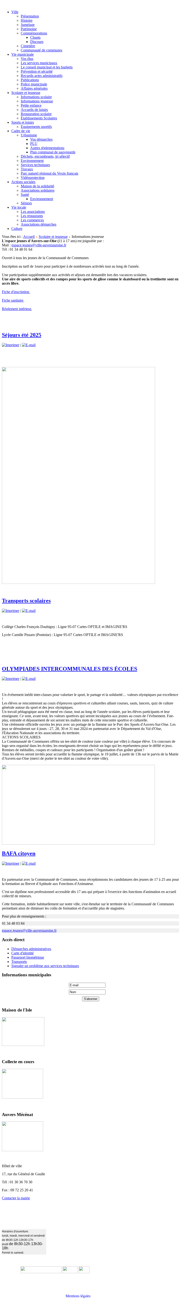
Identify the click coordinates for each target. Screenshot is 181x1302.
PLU (33, 144)
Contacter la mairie (16, 1198)
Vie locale (18, 207)
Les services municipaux (39, 63)
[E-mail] (29, 345)
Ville (14, 12)
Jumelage (28, 25)
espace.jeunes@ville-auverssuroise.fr (39, 245)
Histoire (27, 20)
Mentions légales (78, 1296)
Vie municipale (22, 54)
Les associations (33, 212)
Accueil (29, 237)
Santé (25, 195)
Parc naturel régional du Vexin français (49, 173)
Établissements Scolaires (39, 118)
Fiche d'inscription (16, 292)
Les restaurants (32, 216)
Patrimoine (29, 29)
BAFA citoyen (18, 853)
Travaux (27, 169)
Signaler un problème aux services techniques (45, 966)
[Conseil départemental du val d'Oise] (84, 1272)
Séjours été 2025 (21, 335)
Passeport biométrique (27, 957)
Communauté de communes (41, 50)
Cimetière (28, 46)
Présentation (30, 16)
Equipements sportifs (36, 127)
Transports (19, 962)
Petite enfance (31, 105)
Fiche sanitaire (13, 300)
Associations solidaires (37, 190)
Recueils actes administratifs (41, 76)
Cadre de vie (20, 131)
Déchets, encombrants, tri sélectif (45, 156)
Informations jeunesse (37, 101)
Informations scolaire (36, 97)
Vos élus (27, 59)
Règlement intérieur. (17, 309)
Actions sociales (23, 182)
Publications (30, 80)
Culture (16, 229)
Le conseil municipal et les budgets (47, 67)
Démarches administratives (31, 949)
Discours (36, 42)
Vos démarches (41, 139)
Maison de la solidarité (37, 186)
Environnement (32, 161)
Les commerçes (32, 220)
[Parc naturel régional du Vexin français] (70, 1272)
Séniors (26, 203)
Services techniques (35, 165)
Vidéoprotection (33, 178)
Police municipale (34, 84)
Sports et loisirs (22, 122)
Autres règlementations (47, 148)
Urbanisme (29, 135)
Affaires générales (34, 88)
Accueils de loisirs (34, 110)
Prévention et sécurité (37, 71)
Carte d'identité (22, 953)
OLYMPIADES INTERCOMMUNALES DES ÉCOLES (69, 669)
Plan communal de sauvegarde (52, 152)
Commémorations (34, 33)
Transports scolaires (26, 601)
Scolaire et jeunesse (25, 93)
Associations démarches (38, 224)
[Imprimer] (10, 345)
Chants (35, 37)
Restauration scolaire (36, 114)
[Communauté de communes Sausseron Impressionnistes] (41, 1272)
